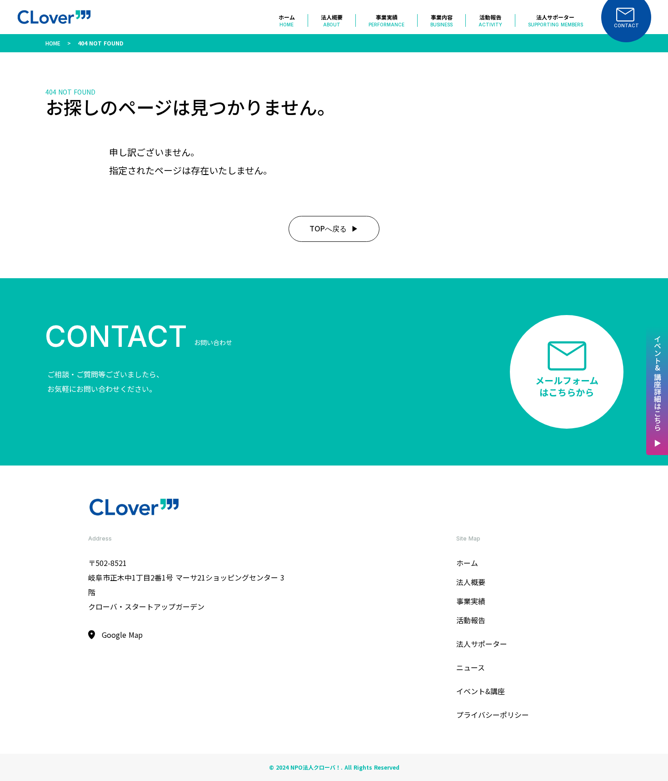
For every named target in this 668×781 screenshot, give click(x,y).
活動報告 (470, 620)
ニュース (470, 667)
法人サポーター (481, 643)
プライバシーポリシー (492, 714)
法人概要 (470, 581)
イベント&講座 (480, 691)
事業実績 (470, 601)
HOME (52, 43)
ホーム (467, 562)
